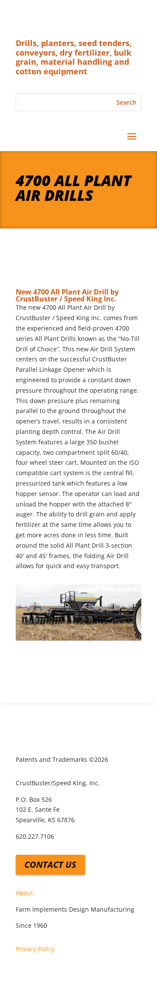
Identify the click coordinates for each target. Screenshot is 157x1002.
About (24, 893)
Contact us (50, 864)
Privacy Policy (35, 949)
